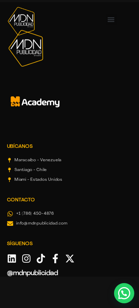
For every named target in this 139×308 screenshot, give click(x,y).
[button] (111, 19)
